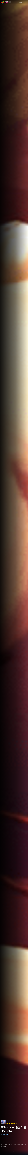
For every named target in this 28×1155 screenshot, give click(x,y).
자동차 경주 (4, 1134)
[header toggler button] (26, 2)
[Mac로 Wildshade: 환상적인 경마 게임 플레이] (14, 1140)
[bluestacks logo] (6, 2)
